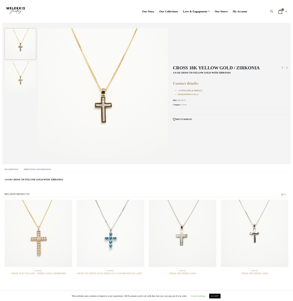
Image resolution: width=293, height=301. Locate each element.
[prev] (282, 68)
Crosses (184, 105)
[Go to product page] (38, 233)
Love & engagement (195, 11)
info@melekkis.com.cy (188, 94)
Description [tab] (11, 169)
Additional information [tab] (37, 169)
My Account (240, 11)
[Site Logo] (16, 10)
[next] (287, 68)
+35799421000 (184, 90)
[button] (271, 11)
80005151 (198, 90)
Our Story (148, 11)
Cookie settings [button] (198, 296)
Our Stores (221, 11)
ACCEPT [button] (215, 296)
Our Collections (168, 11)
